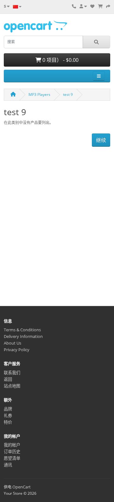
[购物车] (100, 6)
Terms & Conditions (22, 330)
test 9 (68, 94)
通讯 (8, 465)
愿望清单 (12, 458)
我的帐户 (12, 445)
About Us (12, 343)
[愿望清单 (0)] (92, 6)
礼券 (8, 415)
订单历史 (12, 451)
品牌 (8, 409)
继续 (101, 140)
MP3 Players (39, 94)
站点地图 (12, 386)
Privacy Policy (16, 349)
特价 (8, 422)
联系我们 (12, 372)
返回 (8, 379)
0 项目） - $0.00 (60, 59)
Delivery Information (23, 336)
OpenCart (21, 487)
